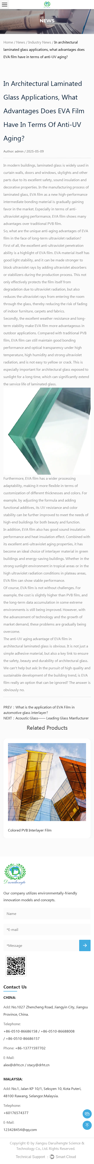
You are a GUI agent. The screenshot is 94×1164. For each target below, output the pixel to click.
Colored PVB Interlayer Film (30, 830)
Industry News (39, 42)
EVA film (36, 194)
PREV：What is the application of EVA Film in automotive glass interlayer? (39, 710)
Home (8, 42)
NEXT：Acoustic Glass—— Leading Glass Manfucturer (46, 718)
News (20, 42)
